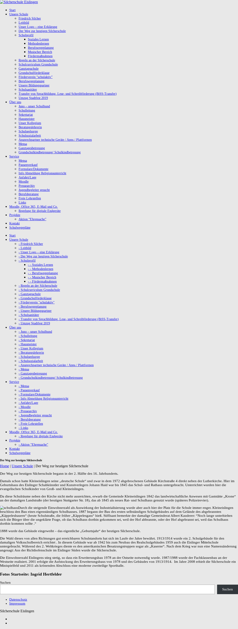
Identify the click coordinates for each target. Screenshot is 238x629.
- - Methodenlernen (40, 269)
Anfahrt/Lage (27, 177)
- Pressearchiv (28, 411)
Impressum (17, 603)
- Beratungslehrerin (31, 352)
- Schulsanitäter (29, 315)
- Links (23, 428)
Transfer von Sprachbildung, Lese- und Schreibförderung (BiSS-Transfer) (68, 94)
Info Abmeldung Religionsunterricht (42, 173)
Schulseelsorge (28, 131)
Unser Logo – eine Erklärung (38, 27)
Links (22, 202)
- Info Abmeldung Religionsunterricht (43, 398)
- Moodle (25, 407)
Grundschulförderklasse (34, 73)
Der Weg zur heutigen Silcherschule (42, 31)
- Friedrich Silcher (31, 244)
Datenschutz (18, 599)
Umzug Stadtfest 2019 (33, 98)
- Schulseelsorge (29, 357)
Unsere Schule (22, 466)
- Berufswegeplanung (32, 306)
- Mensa (24, 369)
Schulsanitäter (28, 89)
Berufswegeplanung (41, 47)
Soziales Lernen (38, 39)
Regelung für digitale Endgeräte (40, 211)
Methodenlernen (38, 43)
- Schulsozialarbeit (31, 361)
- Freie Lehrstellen (31, 423)
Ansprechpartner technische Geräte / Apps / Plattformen (55, 140)
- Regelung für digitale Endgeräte (41, 436)
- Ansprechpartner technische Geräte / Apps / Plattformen (56, 365)
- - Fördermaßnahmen (42, 281)
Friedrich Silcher (30, 18)
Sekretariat (26, 114)
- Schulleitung (28, 336)
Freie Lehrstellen (30, 198)
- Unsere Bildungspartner (35, 311)
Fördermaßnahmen (40, 56)
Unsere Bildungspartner (34, 85)
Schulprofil (26, 35)
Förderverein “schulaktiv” (36, 77)
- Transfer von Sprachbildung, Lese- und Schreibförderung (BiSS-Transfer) (69, 319)
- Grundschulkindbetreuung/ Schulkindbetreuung (51, 377)
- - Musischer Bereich (42, 277)
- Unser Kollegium (31, 348)
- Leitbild (25, 248)
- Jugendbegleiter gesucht (35, 415)
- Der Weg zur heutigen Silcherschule (43, 256)
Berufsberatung (29, 194)
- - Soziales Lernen (40, 265)
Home (4, 466)
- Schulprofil (27, 260)
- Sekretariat (27, 340)
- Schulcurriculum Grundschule (39, 290)
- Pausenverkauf (29, 390)
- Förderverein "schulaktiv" (37, 302)
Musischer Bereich (40, 52)
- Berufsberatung (30, 419)
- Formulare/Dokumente (34, 394)
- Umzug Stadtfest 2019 (34, 323)
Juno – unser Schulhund (34, 106)
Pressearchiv (27, 186)
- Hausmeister (28, 344)
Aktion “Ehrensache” (32, 219)
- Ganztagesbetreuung (33, 373)
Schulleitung (27, 110)
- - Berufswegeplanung (43, 273)
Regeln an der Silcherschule (37, 60)
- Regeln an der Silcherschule (38, 285)
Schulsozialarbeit (30, 135)
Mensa (23, 144)
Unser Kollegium (30, 123)
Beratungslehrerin (30, 127)
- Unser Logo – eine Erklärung (39, 252)
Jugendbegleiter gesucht (34, 190)
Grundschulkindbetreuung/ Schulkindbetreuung (50, 152)
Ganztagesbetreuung (32, 148)
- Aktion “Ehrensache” (33, 444)
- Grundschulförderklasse (35, 298)
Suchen (5, 582)
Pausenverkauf (28, 165)
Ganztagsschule (29, 68)
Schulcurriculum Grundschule (38, 64)
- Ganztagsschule (30, 294)
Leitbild (24, 22)
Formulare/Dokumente (33, 169)
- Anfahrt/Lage (28, 403)
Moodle (24, 181)
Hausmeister (27, 119)
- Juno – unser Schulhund (35, 331)
